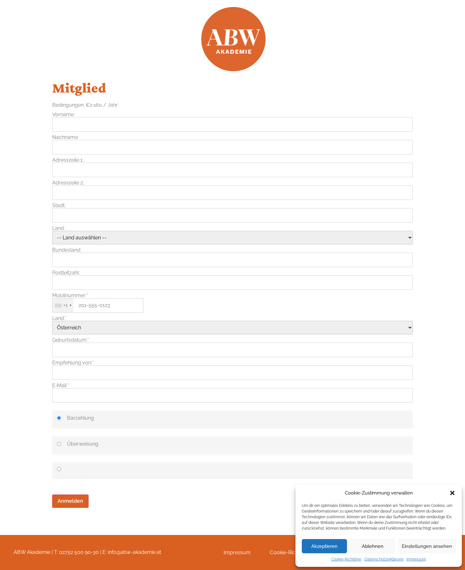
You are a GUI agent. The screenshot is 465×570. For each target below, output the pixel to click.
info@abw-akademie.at (134, 552)
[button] (452, 493)
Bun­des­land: (66, 250)
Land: (58, 228)
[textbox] (97, 305)
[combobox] (63, 305)
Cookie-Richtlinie (346, 559)
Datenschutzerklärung (383, 559)
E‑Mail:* (60, 385)
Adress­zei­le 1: (68, 160)
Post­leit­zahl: (66, 273)
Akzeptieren (324, 546)
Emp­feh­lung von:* (73, 363)
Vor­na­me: (63, 114)
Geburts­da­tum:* (70, 340)
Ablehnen (372, 546)
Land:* (59, 318)
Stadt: (58, 205)
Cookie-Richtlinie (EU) (294, 552)
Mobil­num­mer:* (70, 295)
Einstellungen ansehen (427, 546)
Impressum (416, 559)
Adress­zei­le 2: (68, 183)
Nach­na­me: (65, 137)
